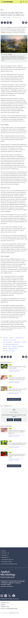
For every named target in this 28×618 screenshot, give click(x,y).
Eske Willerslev (7, 342)
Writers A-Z (5, 557)
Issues (4, 551)
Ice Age (24, 342)
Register (17, 419)
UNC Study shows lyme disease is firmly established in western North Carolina (16, 378)
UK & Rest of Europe (9, 350)
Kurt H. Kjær (6, 346)
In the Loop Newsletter (9, 564)
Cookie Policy (5, 602)
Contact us (5, 553)
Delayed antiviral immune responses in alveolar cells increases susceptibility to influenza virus (16, 432)
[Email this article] (10, 22)
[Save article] (26, 22)
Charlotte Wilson (13, 371)
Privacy (3, 604)
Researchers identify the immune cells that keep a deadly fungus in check (17, 389)
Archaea (5, 337)
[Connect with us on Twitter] (9, 596)
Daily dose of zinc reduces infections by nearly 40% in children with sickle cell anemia (16, 455)
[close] (27, 19)
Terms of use (5, 606)
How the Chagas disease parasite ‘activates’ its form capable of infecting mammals (17, 443)
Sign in (8, 19)
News (2, 9)
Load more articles (14, 399)
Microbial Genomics (18, 346)
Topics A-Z (5, 555)
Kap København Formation (10, 344)
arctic (11, 337)
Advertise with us (7, 559)
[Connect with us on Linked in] (5, 596)
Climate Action (19, 337)
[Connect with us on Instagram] (2, 596)
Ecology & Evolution (9, 340)
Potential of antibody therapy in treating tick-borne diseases (17, 367)
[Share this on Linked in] (8, 22)
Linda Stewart (6, 17)
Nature (5, 348)
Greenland (17, 342)
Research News (13, 348)
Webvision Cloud (14, 613)
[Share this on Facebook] (2, 22)
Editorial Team (6, 561)
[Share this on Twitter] (5, 22)
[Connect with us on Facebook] (13, 595)
